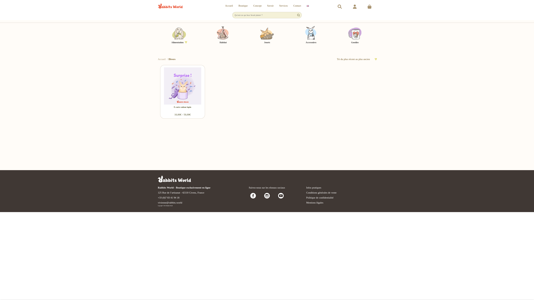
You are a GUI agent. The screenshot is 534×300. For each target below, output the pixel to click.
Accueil (162, 59)
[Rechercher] (339, 6)
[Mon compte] (354, 6)
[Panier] (369, 6)
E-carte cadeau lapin (182, 107)
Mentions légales (314, 202)
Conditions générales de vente (321, 192)
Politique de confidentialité (319, 197)
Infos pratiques (313, 187)
